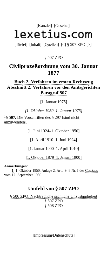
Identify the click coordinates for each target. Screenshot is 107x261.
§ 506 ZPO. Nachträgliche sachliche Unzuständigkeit (53, 196)
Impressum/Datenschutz (53, 235)
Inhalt (35, 44)
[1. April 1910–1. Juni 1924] (53, 140)
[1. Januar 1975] (53, 102)
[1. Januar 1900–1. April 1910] (53, 148)
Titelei (21, 44)
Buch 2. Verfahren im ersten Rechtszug (53, 81)
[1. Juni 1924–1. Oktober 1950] (53, 131)
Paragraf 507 (54, 92)
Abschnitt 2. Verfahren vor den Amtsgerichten (53, 87)
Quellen (51, 44)
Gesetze (61, 25)
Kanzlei (44, 25)
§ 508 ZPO (53, 205)
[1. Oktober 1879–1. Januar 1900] (54, 157)
